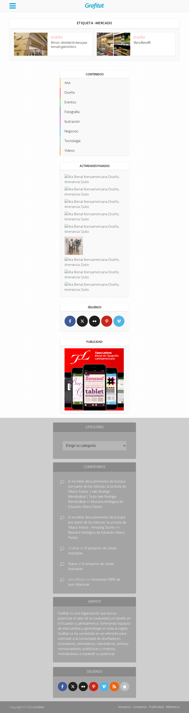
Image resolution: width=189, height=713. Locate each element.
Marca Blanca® (142, 42)
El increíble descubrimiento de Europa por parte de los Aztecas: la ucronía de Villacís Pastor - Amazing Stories (97, 522)
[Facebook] (70, 321)
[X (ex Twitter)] (82, 321)
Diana (72, 564)
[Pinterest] (106, 321)
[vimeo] (118, 321)
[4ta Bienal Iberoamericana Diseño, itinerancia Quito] (94, 179)
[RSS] (114, 686)
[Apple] (124, 686)
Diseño (57, 37)
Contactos (140, 707)
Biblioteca (173, 707)
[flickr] (94, 321)
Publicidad (156, 707)
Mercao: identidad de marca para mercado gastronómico (69, 44)
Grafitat (39, 707)
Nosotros (124, 707)
